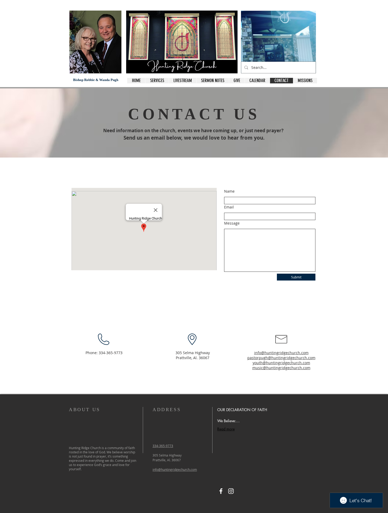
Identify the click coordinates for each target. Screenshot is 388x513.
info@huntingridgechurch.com (281, 352)
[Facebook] (221, 491)
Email (229, 207)
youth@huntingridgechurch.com (281, 362)
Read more (226, 428)
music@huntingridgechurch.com (281, 367)
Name (229, 191)
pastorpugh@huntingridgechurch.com (281, 357)
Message (232, 223)
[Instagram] (231, 491)
